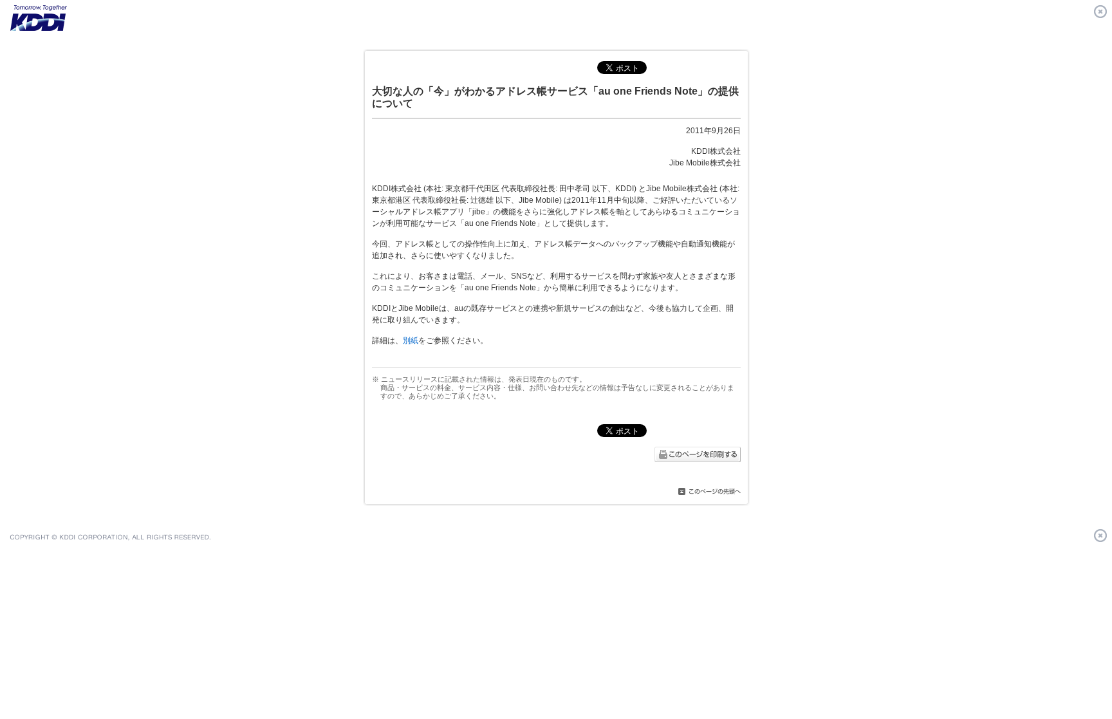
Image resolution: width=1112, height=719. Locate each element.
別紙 (410, 340)
